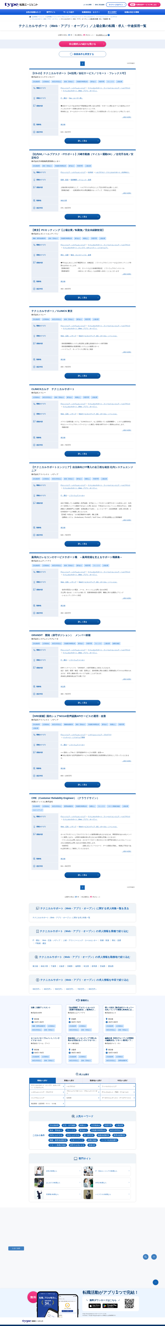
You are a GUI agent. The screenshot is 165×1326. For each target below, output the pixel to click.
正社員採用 (36, 81)
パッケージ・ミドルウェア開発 (74, 737)
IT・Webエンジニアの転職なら (106, 1171)
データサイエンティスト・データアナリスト (116, 1098)
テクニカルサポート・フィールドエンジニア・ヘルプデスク (100, 16)
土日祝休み (46, 81)
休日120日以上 (56, 81)
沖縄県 (70, 966)
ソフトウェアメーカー (77, 495)
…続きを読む (126, 117)
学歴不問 (101, 81)
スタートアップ (37, 810)
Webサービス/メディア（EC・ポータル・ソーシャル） (98, 336)
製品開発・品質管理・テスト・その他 (43, 1103)
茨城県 (102, 966)
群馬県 (94, 966)
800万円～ (93, 989)
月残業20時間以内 (82, 81)
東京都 (63, 124)
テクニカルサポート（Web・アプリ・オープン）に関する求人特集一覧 (61, 918)
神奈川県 (64, 200)
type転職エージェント (38, 16)
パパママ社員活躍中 (109, 1140)
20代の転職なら (101, 1183)
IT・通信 (64, 98)
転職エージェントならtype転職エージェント (33, 1321)
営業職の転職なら (52, 1194)
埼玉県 (63, 686)
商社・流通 (64, 255)
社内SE (90, 172)
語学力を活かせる (77, 1145)
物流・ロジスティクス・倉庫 (81, 255)
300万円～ (37, 989)
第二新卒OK (89, 1135)
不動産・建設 (40, 943)
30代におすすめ (73, 1135)
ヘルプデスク (71, 1086)
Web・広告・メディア (68, 336)
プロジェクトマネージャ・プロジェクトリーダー (82, 1092)
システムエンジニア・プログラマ (99, 735)
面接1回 (92, 1145)
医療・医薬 (64, 180)
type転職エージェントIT (53, 16)
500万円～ (59, 989)
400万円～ (48, 989)
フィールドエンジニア (109, 1086)
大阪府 (61, 966)
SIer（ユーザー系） (76, 98)
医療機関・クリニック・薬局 (81, 180)
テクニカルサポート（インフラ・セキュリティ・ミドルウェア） (85, 248)
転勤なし (85, 238)
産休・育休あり (69, 81)
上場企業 (119, 81)
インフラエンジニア (37, 1098)
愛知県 (110, 966)
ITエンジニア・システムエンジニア (72, 16)
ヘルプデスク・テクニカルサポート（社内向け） (112, 172)
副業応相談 (116, 643)
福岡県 (78, 966)
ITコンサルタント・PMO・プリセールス (115, 1092)
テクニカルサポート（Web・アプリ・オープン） (45, 19)
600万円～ (70, 989)
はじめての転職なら (53, 1183)
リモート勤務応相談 (114, 806)
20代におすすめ (56, 1135)
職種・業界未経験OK (39, 238)
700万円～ (81, 989)
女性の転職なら (51, 1171)
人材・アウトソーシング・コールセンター (80, 940)
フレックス (110, 81)
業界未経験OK (68, 806)
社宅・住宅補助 (69, 1125)
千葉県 (53, 966)
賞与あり (93, 81)
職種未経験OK (68, 724)
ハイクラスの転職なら (103, 1194)
